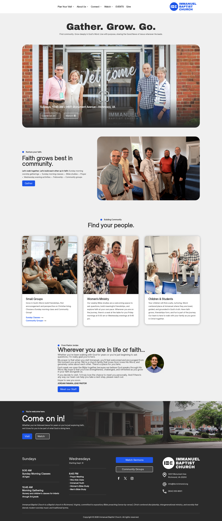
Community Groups (34, 320)
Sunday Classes (33, 317)
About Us (81, 7)
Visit (27, 436)
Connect (95, 7)
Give (128, 7)
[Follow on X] (125, 478)
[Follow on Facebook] (118, 478)
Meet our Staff (68, 389)
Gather (28, 183)
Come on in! (49, 115)
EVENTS (120, 7)
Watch (107, 7)
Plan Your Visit (65, 7)
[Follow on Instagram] (132, 478)
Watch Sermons (134, 459)
